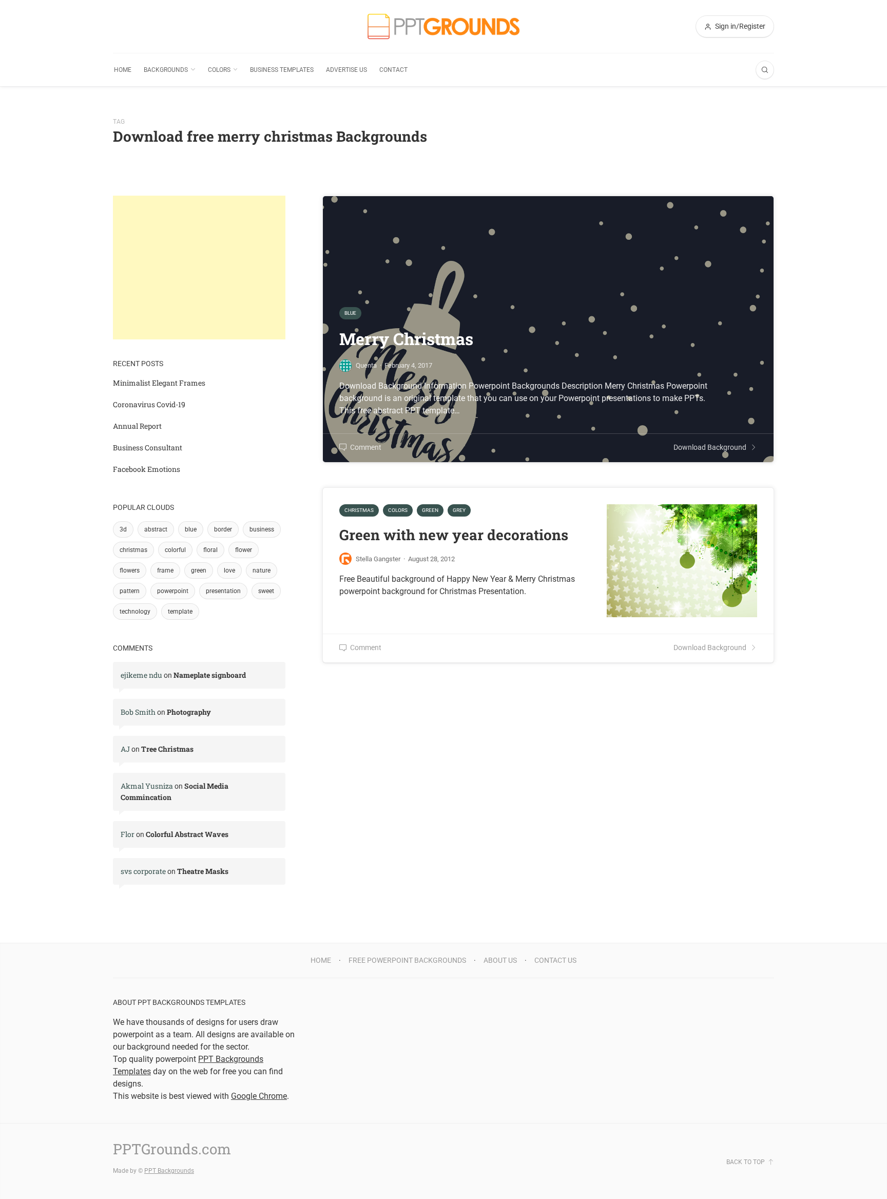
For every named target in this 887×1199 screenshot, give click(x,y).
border (223, 529)
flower (243, 550)
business (261, 529)
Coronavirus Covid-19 (149, 404)
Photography (189, 712)
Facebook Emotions (146, 469)
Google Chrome (259, 1096)
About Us (500, 960)
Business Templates (282, 69)
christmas (133, 550)
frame (165, 570)
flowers (130, 570)
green (198, 570)
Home (122, 69)
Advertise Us (346, 69)
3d (123, 529)
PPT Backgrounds (169, 1170)
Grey (459, 510)
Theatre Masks (202, 871)
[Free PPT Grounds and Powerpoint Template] (443, 26)
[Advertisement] (199, 267)
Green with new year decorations (453, 534)
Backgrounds (166, 69)
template (180, 611)
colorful (175, 550)
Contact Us (555, 960)
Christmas (359, 510)
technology (135, 611)
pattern (130, 591)
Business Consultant (147, 447)
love (229, 570)
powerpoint (172, 591)
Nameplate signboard (209, 675)
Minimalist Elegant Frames (159, 383)
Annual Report (137, 426)
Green (430, 510)
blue (191, 529)
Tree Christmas (167, 749)
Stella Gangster (378, 559)
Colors (219, 69)
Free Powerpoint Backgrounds (407, 960)
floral (210, 550)
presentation (223, 591)
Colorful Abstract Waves (187, 834)
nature (262, 570)
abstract (155, 529)
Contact (393, 69)
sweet (266, 591)
